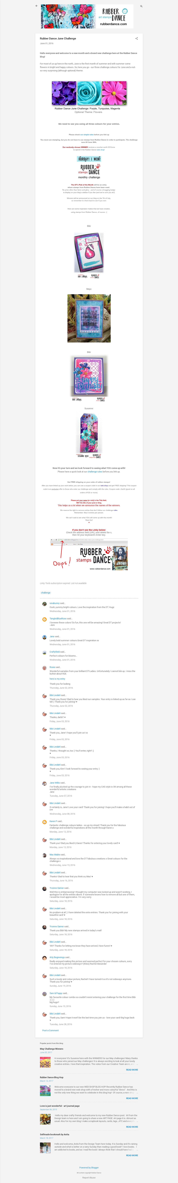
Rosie (52, 667)
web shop (100, 150)
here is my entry (57, 678)
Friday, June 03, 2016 (60, 721)
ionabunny (55, 603)
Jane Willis (55, 782)
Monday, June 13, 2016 (60, 831)
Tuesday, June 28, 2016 (61, 1024)
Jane (52, 636)
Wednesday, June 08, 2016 (62, 814)
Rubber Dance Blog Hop (51, 1077)
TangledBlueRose (58, 618)
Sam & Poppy (56, 993)
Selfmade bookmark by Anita (54, 1134)
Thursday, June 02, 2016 (61, 688)
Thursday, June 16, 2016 (61, 880)
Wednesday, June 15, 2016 (62, 865)
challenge (45, 592)
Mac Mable (55, 854)
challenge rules (95, 471)
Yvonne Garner (57, 888)
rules (115, 510)
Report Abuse (89, 1177)
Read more (132, 1069)
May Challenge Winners (51, 1049)
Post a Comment (50, 1030)
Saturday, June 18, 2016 (61, 901)
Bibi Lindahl (55, 695)
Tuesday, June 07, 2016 (61, 796)
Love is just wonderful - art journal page (60, 1106)
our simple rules (87, 135)
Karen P (53, 821)
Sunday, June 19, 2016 (60, 986)
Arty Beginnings (57, 957)
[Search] (141, 6)
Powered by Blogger (89, 1167)
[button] (136, 39)
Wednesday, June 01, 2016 (62, 611)
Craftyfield (55, 652)
